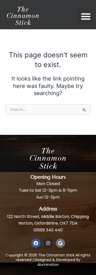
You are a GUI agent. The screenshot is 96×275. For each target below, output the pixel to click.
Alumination (48, 264)
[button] (85, 16)
